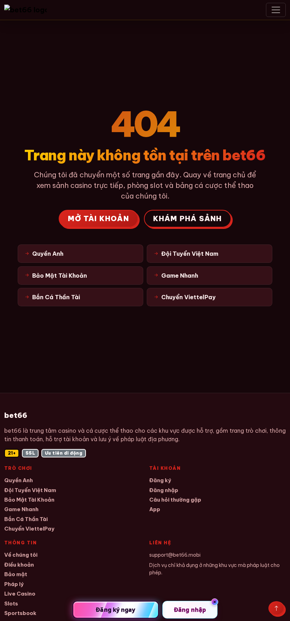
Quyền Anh (18, 480)
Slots (11, 603)
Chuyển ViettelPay (29, 528)
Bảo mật (15, 574)
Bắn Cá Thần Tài (26, 519)
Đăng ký (160, 480)
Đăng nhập (163, 490)
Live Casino (19, 593)
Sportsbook (20, 613)
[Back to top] (276, 608)
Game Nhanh (21, 509)
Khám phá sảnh (187, 218)
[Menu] (276, 10)
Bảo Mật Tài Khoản (29, 499)
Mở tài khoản (98, 218)
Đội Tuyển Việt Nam (30, 490)
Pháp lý (14, 584)
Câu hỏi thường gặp (175, 499)
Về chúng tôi (20, 554)
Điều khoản (19, 564)
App (154, 509)
